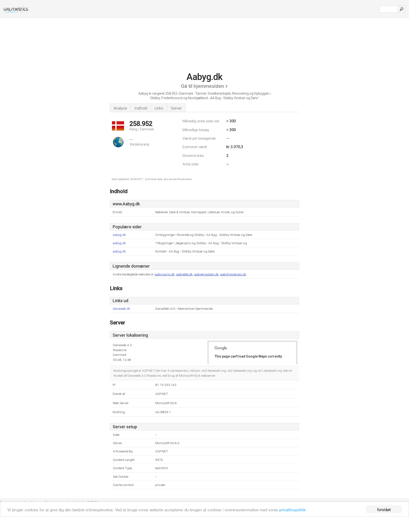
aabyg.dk (119, 235)
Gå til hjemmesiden (202, 86)
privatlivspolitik (292, 510)
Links (159, 108)
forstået (384, 509)
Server (176, 108)
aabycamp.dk (165, 274)
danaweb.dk (121, 308)
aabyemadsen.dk (206, 274)
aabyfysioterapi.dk (233, 274)
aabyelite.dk (184, 274)
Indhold (140, 108)
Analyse (120, 108)
